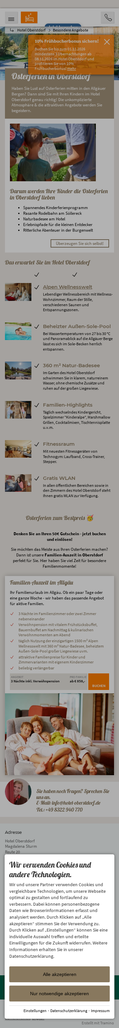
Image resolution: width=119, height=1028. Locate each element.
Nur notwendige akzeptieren (59, 993)
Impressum (100, 1010)
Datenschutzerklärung (68, 1010)
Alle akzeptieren (59, 974)
